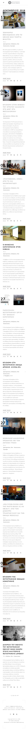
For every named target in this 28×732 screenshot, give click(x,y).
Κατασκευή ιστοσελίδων (10, 722)
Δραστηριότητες (7, 43)
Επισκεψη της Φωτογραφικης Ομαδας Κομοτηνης (14, 579)
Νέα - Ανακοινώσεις (15, 447)
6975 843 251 (11, 707)
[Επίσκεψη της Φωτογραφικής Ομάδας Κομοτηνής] (14, 565)
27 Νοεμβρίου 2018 (8, 375)
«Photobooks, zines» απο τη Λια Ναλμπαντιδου (13, 181)
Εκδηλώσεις (14, 43)
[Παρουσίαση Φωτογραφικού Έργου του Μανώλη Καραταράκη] (14, 300)
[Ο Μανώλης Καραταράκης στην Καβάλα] (14, 233)
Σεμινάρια (12, 45)
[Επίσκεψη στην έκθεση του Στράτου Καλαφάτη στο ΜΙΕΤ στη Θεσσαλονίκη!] (14, 93)
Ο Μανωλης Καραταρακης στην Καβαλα (12, 247)
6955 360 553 (20, 707)
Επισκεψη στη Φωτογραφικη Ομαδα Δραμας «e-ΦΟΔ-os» (12, 365)
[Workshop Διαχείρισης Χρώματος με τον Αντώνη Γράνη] (14, 426)
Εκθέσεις (13, 116)
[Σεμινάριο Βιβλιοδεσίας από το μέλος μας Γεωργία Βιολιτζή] (14, 20)
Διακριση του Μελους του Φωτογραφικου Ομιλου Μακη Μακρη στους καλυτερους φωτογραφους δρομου (13, 649)
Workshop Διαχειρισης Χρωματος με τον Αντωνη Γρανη (13, 440)
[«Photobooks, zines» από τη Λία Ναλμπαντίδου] (14, 167)
